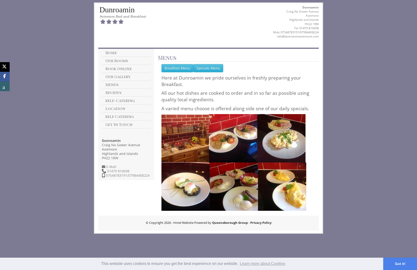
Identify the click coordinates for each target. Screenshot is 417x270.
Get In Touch (118, 124)
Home (111, 52)
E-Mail (110, 166)
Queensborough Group (230, 222)
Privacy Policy (260, 222)
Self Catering (119, 116)
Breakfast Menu (177, 68)
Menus (111, 84)
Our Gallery (118, 76)
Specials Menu (208, 68)
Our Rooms (116, 60)
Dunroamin (117, 9)
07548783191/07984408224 (300, 32)
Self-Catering (120, 100)
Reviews (113, 92)
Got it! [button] (400, 264)
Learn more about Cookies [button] (262, 264)
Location (115, 108)
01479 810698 (309, 28)
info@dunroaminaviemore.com (298, 36)
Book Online (118, 68)
